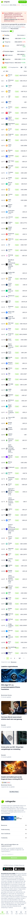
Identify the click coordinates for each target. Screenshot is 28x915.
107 (20, 658)
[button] (14, 792)
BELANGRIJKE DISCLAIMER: (8, 873)
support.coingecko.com (10, 19)
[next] (23, 658)
